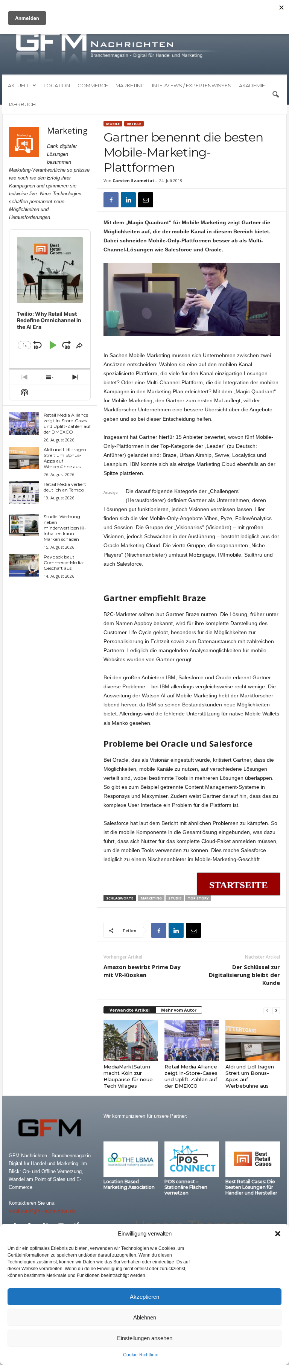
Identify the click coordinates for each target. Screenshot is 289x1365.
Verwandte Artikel (130, 1010)
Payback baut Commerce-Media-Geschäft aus (64, 562)
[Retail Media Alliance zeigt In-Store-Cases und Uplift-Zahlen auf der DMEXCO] (191, 1040)
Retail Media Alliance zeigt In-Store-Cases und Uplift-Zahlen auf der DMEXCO (191, 1076)
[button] (277, 1233)
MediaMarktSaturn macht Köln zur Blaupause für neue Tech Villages (128, 1076)
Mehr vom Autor (178, 1010)
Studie (174, 898)
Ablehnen (144, 1317)
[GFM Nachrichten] (144, 48)
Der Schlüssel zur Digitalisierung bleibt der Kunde (244, 974)
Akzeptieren (144, 1296)
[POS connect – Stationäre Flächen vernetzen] (191, 1159)
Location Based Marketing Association (129, 1184)
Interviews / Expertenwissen (191, 85)
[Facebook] (111, 199)
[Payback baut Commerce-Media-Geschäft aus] (24, 565)
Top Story (198, 898)
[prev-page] (267, 1010)
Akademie (252, 85)
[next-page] (276, 1010)
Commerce (93, 85)
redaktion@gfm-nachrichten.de (42, 1211)
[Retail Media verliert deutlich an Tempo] (24, 492)
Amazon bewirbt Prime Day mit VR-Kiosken (142, 970)
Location (57, 85)
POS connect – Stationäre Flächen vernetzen (185, 1187)
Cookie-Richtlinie (140, 1354)
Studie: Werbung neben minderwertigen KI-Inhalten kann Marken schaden (65, 528)
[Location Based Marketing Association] (130, 1159)
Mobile (113, 123)
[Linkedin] (128, 199)
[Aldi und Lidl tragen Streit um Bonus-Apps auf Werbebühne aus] (252, 1040)
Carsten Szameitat (133, 180)
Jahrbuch (22, 104)
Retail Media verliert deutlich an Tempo (65, 487)
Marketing (130, 85)
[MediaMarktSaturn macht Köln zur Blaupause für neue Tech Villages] (130, 1040)
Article (134, 123)
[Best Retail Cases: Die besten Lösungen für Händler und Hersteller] (252, 1159)
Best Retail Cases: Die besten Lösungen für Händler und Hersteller (251, 1187)
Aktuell (18, 85)
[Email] (145, 199)
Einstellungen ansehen (144, 1338)
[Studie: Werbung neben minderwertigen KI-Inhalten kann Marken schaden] (24, 525)
